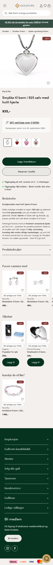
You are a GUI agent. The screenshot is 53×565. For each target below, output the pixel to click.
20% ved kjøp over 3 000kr (24, 122)
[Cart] (49, 5)
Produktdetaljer (11, 249)
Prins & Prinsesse (33, 349)
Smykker (5, 31)
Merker (9, 459)
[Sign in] (41, 5)
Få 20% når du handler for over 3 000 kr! (23, 22)
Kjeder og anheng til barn (38, 31)
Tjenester (10, 478)
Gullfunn (10, 498)
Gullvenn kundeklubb (17, 449)
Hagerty (5, 349)
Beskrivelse (9, 198)
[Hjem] (24, 5)
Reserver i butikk (26, 171)
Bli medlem (13, 538)
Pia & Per (6, 91)
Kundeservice (13, 488)
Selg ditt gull (12, 468)
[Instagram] (7, 548)
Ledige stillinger (14, 507)
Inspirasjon (11, 439)
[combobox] (26, 13)
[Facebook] (15, 548)
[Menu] (6, 6)
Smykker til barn (18, 31)
